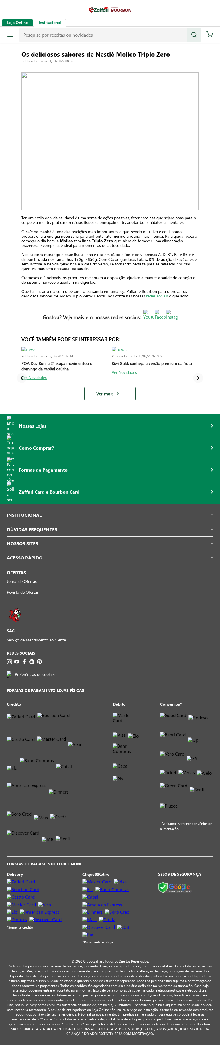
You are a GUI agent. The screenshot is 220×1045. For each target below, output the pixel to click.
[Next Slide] (198, 378)
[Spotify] (31, 661)
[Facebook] (24, 661)
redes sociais (157, 296)
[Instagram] (9, 661)
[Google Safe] (175, 887)
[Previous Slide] (22, 378)
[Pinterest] (39, 661)
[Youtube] (16, 661)
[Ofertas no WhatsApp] (15, 625)
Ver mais (104, 393)
